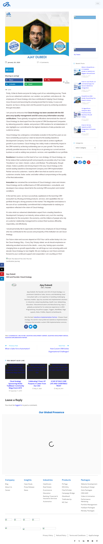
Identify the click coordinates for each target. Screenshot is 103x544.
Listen (10, 70)
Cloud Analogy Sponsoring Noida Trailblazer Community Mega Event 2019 (15, 384)
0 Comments (44, 62)
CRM (19, 335)
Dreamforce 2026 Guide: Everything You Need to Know (89, 98)
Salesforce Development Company (36, 335)
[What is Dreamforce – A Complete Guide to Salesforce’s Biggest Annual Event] (77, 71)
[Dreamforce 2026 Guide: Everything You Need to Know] (77, 99)
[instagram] (96, 540)
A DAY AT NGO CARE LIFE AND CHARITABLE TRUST (58, 383)
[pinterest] (92, 540)
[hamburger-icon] (97, 3)
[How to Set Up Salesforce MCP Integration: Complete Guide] (77, 129)
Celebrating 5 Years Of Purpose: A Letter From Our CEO (37, 383)
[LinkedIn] (83, 540)
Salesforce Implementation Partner (16, 337)
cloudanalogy (13, 335)
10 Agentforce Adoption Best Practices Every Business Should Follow (87, 113)
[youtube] (88, 540)
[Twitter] (31, 327)
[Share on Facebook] (2, 265)
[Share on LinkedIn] (2, 279)
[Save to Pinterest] (2, 274)
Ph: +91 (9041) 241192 (51, 469)
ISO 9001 (23, 335)
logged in (18, 405)
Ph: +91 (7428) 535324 (29, 453)
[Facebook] (26, 327)
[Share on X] (2, 269)
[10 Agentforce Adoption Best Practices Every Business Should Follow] (77, 114)
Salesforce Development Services (58, 335)
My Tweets (77, 54)
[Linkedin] (35, 327)
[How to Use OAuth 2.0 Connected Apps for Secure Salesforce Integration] (77, 86)
